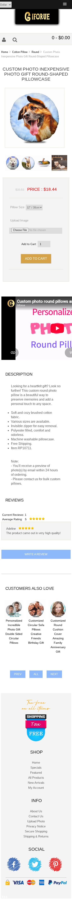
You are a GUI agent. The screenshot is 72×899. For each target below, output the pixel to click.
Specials (36, 767)
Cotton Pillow (19, 52)
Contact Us (36, 816)
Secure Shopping (36, 831)
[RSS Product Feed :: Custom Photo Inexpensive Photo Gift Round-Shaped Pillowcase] (4, 897)
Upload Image (19, 220)
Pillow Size (17, 207)
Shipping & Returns (36, 836)
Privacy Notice (36, 826)
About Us (36, 811)
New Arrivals (36, 782)
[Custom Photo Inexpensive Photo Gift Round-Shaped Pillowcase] (34, 146)
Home (4, 52)
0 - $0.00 (61, 37)
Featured (36, 772)
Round (35, 52)
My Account (36, 787)
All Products (36, 777)
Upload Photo (36, 821)
